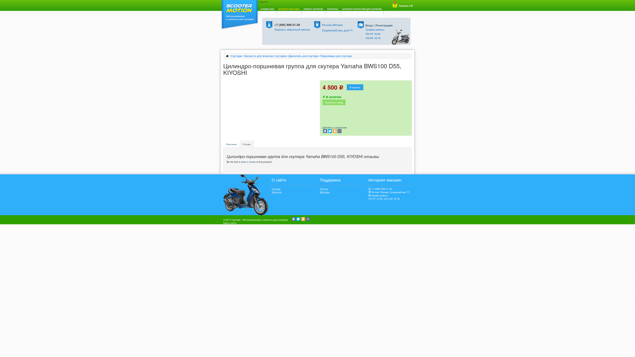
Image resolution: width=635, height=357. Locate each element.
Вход (369, 25)
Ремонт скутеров (313, 9)
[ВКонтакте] (325, 131)
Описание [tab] (231, 144)
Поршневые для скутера (336, 56)
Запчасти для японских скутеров (265, 56)
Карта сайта (229, 222)
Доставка (325, 192)
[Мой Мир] (339, 131)
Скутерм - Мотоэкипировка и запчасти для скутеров (260, 219)
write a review (248, 161)
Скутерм (236, 56)
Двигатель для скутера (303, 56)
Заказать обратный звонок (292, 29)
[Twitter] (330, 131)
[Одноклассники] (335, 131)
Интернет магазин (288, 9)
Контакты (332, 9)
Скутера (276, 188)
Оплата (324, 188)
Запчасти (277, 192)
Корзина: (403, 4)
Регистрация (384, 25)
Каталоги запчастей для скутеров (362, 9)
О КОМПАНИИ (267, 9)
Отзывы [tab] (246, 144)
